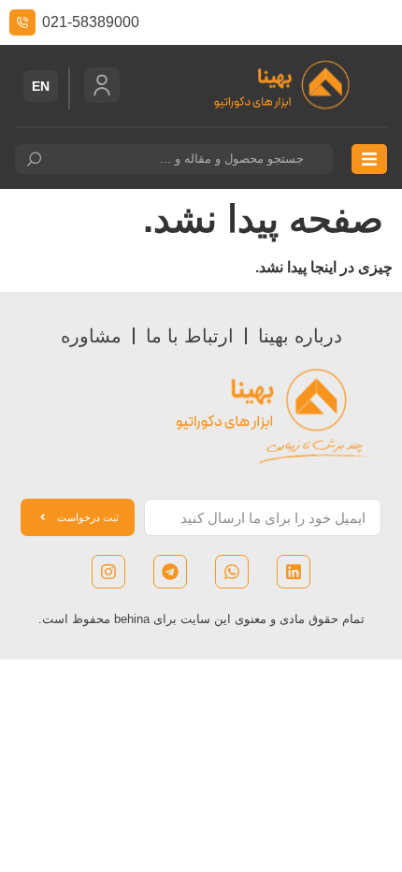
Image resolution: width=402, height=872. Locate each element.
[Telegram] (170, 572)
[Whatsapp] (232, 572)
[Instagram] (108, 572)
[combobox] (174, 159)
